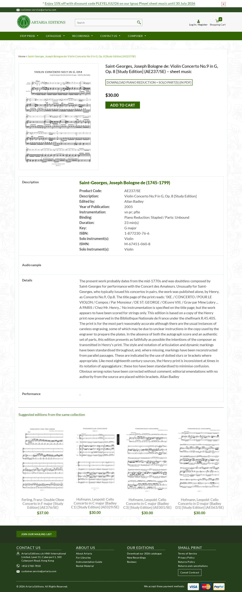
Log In (192, 24)
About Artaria (84, 553)
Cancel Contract (189, 572)
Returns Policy (186, 561)
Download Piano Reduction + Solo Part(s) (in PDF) (149, 82)
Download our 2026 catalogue (144, 553)
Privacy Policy (186, 557)
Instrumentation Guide (89, 561)
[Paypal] (219, 586)
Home (21, 56)
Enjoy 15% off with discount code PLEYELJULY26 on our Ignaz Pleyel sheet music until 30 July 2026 (120, 3)
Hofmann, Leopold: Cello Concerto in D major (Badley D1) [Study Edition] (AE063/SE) (199, 503)
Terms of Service (187, 553)
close (223, 4)
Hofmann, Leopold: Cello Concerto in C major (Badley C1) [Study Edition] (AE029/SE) (95, 503)
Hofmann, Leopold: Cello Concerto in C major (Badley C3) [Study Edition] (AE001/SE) (147, 503)
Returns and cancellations (193, 566)
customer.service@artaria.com (38, 9)
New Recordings (136, 557)
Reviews (131, 561)
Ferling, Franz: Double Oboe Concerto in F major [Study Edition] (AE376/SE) (43, 503)
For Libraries (83, 557)
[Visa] (193, 586)
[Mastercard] (206, 586)
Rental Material (85, 566)
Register (203, 24)
